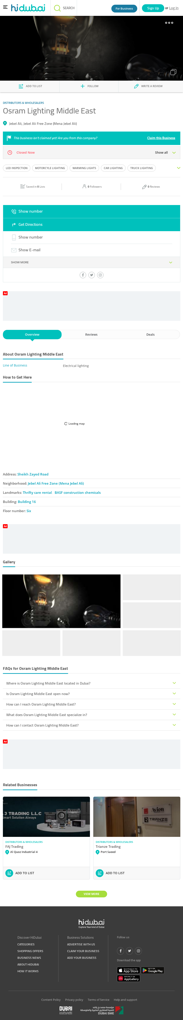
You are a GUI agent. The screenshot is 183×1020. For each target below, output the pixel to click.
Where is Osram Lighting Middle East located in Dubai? (48, 683)
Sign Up (153, 8)
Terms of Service (98, 1000)
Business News (29, 958)
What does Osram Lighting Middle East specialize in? (46, 714)
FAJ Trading (14, 846)
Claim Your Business (83, 951)
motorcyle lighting (50, 168)
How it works (28, 971)
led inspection (16, 168)
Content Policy (51, 1000)
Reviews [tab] (91, 334)
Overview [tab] (32, 334)
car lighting (113, 168)
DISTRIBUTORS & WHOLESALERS (24, 842)
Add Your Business (81, 958)
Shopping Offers (30, 951)
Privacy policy (74, 1000)
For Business (124, 8)
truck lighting (141, 168)
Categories (26, 944)
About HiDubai (28, 964)
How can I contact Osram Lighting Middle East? (42, 725)
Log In (174, 8)
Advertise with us (81, 944)
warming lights (84, 168)
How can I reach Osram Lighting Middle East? (41, 704)
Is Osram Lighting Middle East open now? (38, 693)
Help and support (125, 1000)
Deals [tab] (150, 334)
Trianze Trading (108, 846)
